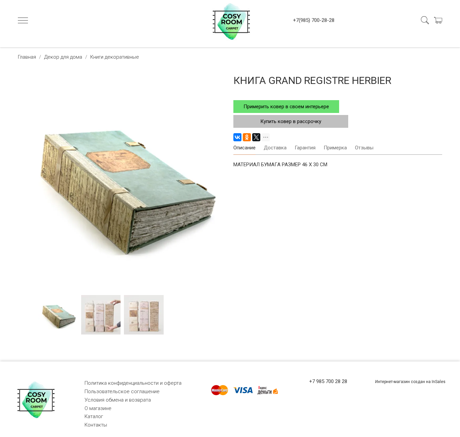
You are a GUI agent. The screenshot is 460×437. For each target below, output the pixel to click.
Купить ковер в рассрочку (290, 121)
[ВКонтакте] (237, 137)
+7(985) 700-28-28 (313, 20)
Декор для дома (63, 57)
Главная (27, 57)
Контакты (96, 425)
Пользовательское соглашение (122, 391)
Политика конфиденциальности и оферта (133, 383)
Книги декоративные (114, 57)
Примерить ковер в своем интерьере (286, 107)
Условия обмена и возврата (118, 400)
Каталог (94, 416)
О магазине (98, 408)
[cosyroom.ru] (230, 20)
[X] (256, 137)
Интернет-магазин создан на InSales (410, 381)
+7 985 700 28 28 (328, 381)
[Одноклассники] (247, 137)
